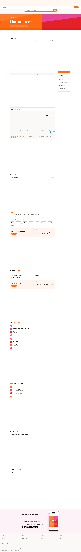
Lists (34, 7)
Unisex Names (4, 540)
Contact (61, 540)
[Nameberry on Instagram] (7, 543)
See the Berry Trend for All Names (32, 140)
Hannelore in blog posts (62, 88)
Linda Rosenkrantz (13, 17)
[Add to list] (31, 21)
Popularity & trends (62, 77)
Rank (47, 115)
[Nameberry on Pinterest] (6, 543)
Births (49, 115)
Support (19, 550)
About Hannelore (61, 80)
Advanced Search (24, 538)
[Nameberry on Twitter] (2, 543)
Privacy (11, 550)
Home (11, 13)
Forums (42, 7)
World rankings (61, 79)
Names (30, 7)
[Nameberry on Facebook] (4, 543)
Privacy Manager (15, 550)
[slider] (50, 132)
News (38, 7)
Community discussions (62, 90)
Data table (13, 134)
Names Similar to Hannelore (63, 82)
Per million (52, 115)
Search (55, 10)
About (61, 538)
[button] (64, 72)
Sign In (71, 7)
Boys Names (4, 538)
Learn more (37, 287)
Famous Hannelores (62, 85)
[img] (32, 123)
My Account (43, 540)
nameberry (5, 547)
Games (47, 7)
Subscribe (76, 7)
